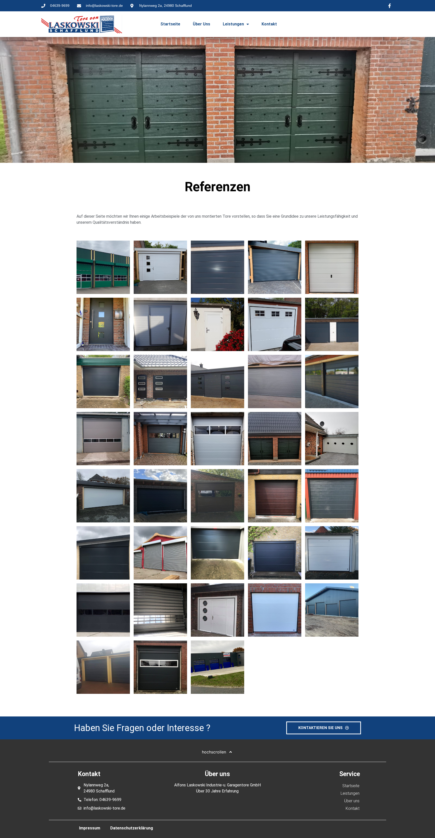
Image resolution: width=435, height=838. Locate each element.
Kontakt (269, 24)
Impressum (89, 828)
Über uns (201, 24)
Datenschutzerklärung (131, 828)
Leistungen (233, 24)
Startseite (170, 24)
